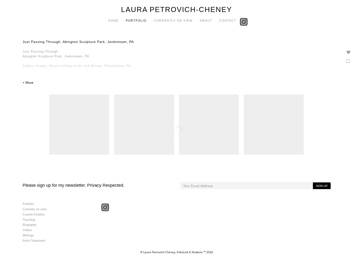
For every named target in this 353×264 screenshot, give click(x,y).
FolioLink (182, 252)
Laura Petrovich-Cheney (176, 9)
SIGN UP (322, 186)
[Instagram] (244, 21)
